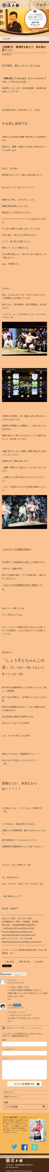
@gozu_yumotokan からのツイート (14, 1157)
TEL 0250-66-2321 (12, 1167)
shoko (8, 1028)
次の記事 (38, 962)
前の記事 (10, 962)
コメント (5, 1058)
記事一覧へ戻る (24, 962)
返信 (9, 999)
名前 (4, 1040)
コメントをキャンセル (33, 1028)
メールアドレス (8, 1049)
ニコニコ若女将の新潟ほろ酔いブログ (27, 950)
